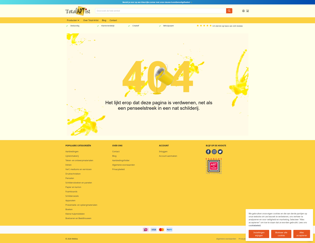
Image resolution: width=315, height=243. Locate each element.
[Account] (243, 11)
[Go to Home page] (77, 11)
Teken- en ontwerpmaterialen (79, 160)
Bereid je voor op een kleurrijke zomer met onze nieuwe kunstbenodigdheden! (157, 2)
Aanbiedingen (71, 151)
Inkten (68, 164)
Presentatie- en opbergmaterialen (81, 205)
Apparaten (70, 200)
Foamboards (71, 191)
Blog (104, 20)
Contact (113, 20)
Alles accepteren (301, 234)
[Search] (229, 10)
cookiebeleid (255, 225)
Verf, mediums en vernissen (78, 169)
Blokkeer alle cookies (281, 234)
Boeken (69, 209)
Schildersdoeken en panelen (78, 182)
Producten (72, 20)
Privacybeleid (118, 169)
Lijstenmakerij (72, 156)
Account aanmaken (168, 156)
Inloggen (163, 151)
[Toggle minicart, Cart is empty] (248, 11)
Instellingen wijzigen (259, 234)
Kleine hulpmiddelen (75, 213)
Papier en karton (73, 187)
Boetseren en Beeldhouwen (78, 218)
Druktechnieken (73, 173)
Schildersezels (72, 196)
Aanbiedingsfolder (121, 160)
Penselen (69, 178)
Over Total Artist (91, 20)
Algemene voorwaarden (123, 164)
